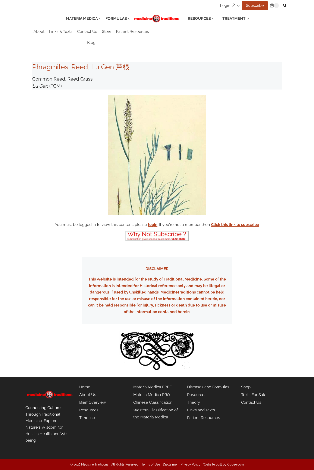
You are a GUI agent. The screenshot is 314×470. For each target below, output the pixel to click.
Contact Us (87, 31)
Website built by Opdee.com (223, 464)
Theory (193, 402)
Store (107, 31)
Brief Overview (92, 402)
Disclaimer (170, 464)
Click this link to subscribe (235, 224)
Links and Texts (201, 410)
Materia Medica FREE (152, 387)
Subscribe (255, 5)
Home (84, 387)
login (152, 224)
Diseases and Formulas (208, 387)
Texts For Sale (253, 394)
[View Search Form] (285, 5)
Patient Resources (132, 31)
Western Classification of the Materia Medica (155, 413)
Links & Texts (60, 31)
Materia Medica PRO (151, 394)
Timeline (87, 417)
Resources (88, 410)
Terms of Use (150, 464)
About (39, 31)
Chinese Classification (153, 402)
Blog (91, 42)
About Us (87, 394)
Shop (246, 387)
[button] (238, 5)
